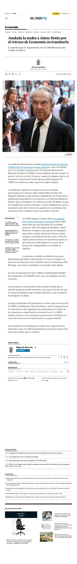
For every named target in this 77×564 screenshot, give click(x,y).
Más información (12, 380)
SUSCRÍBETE (56, 13)
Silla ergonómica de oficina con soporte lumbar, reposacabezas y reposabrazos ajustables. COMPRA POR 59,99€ (19, 541)
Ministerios (54, 371)
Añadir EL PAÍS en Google (64, 74)
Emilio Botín (19, 371)
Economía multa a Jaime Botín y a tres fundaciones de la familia (12, 233)
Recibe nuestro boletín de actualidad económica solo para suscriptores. (31, 357)
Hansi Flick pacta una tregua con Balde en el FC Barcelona (28, 460)
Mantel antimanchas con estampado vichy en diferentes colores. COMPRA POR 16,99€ (63, 536)
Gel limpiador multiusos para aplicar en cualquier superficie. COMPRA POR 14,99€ (62, 515)
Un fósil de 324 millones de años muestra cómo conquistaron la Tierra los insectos (36, 453)
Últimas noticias (10, 449)
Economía (11, 27)
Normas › (66, 362)
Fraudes (32, 371)
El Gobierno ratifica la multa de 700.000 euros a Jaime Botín (12, 241)
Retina (49, 32)
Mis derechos (29, 32)
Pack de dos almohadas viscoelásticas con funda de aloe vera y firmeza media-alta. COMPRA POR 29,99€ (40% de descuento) (63, 526)
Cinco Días (43, 32)
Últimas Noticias (56, 32)
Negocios (36, 32)
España (61, 371)
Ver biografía (21, 350)
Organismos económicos (43, 371)
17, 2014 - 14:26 (40, 69)
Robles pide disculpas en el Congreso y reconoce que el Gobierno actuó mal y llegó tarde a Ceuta (34, 493)
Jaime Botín (40, 167)
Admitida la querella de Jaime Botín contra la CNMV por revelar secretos (12, 250)
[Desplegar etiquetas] (68, 371)
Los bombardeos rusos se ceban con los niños (23, 457)
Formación (21, 32)
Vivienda (14, 32)
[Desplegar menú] (6, 18)
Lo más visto (9, 474)
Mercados (8, 32)
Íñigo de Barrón (38, 67)
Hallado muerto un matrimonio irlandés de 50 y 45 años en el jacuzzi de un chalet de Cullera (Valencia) (36, 497)
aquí (47, 380)
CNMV (26, 371)
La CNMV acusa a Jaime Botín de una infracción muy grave (12, 224)
